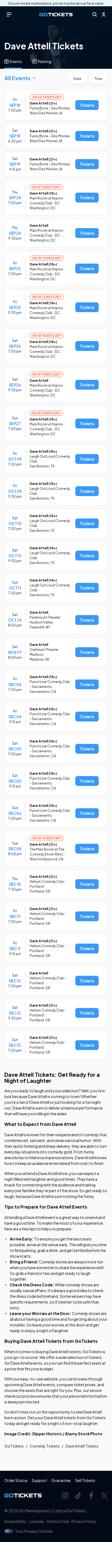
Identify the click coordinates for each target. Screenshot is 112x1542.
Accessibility (15, 1521)
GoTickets (14, 1445)
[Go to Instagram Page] (65, 1495)
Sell (85, 1480)
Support (39, 1480)
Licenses (36, 1521)
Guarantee (61, 1480)
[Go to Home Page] (55, 14)
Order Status (15, 1480)
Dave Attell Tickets (82, 1445)
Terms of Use (57, 1521)
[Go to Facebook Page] (91, 1495)
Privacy (83, 1521)
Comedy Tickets (45, 1445)
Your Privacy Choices (34, 1531)
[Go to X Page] (104, 1495)
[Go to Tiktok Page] (78, 1495)
